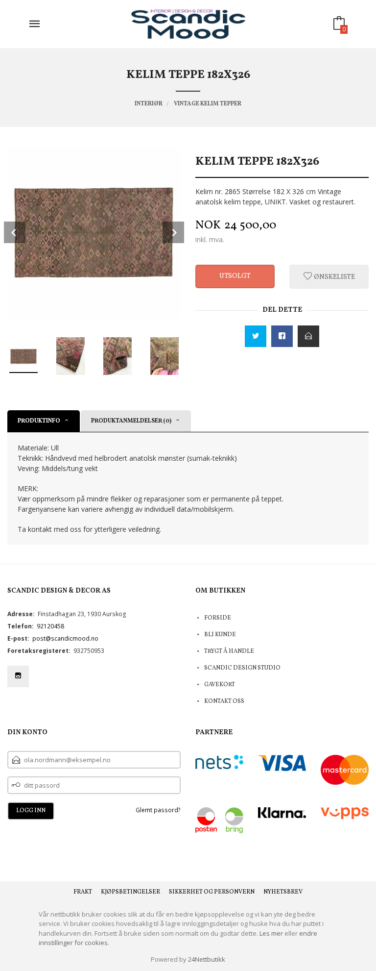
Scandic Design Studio (242, 668)
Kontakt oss (224, 701)
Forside (217, 618)
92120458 (50, 626)
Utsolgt (235, 276)
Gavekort (219, 685)
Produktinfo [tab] (39, 421)
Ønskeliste (333, 276)
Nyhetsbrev (283, 892)
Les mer (271, 933)
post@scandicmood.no (65, 638)
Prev (14, 232)
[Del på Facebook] (282, 336)
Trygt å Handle (229, 651)
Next (173, 232)
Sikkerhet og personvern (212, 892)
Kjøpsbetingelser (130, 892)
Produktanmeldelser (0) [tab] (131, 421)
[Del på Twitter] (255, 336)
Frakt (82, 892)
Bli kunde (220, 635)
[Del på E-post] (308, 336)
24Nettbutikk (206, 959)
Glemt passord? (158, 810)
